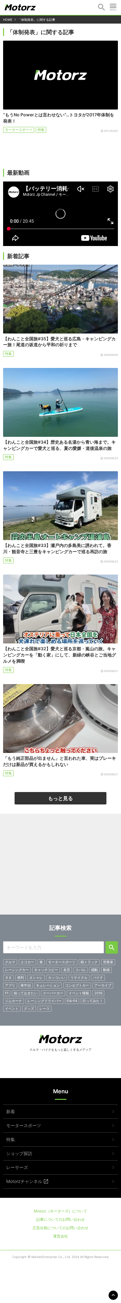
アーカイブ (102, 985)
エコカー (27, 962)
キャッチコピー (46, 970)
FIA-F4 (72, 1001)
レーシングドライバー (44, 1001)
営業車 (108, 962)
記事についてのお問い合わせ (60, 1219)
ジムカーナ (13, 1001)
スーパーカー (53, 993)
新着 (10, 1111)
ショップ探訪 (19, 1153)
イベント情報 (79, 993)
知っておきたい (26, 993)
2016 (98, 993)
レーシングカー (17, 970)
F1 (6, 993)
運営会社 (60, 1236)
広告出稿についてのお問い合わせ (60, 1227)
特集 (41, 130)
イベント (12, 1008)
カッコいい (56, 977)
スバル (80, 970)
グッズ (29, 1008)
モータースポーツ (18, 130)
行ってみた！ (93, 1001)
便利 (20, 977)
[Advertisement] (60, 866)
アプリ (10, 985)
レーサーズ (17, 1167)
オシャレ (36, 977)
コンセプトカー (77, 985)
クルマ (10, 962)
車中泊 (25, 985)
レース (44, 1008)
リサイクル (78, 977)
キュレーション (48, 985)
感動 (94, 970)
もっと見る (60, 798)
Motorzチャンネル (24, 1181)
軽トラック (89, 962)
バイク (98, 977)
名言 (66, 970)
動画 (106, 970)
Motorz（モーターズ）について (60, 1211)
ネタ (8, 977)
